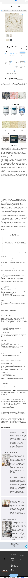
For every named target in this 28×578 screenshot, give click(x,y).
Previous (1, 96)
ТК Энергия (21, 562)
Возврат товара (13, 565)
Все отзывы (2, 252)
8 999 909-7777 (3, 555)
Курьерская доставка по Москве (22, 559)
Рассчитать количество (24, 55)
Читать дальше (12, 449)
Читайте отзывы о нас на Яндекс (22, 252)
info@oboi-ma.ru (22, 335)
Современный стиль (22, 66)
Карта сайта (12, 570)
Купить (23, 52)
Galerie (9, 62)
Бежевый (21, 61)
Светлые (21, 67)
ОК (22, 577)
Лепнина (12, 564)
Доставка (21, 557)
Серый (23, 61)
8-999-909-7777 (10, 405)
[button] (14, 43)
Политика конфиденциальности (14, 567)
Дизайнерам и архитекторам (14, 566)
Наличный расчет (22, 554)
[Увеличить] (14, 31)
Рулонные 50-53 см (22, 62)
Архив (12, 568)
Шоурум (12, 569)
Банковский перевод (22, 555)
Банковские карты (22, 553)
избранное (26, 52)
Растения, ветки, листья (12, 66)
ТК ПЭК (20, 560)
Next (26, 96)
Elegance (10, 61)
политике (19, 577)
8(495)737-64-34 (17, 347)
